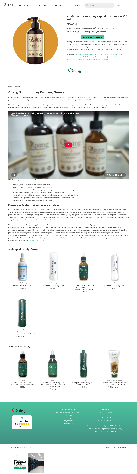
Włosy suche (91, 60)
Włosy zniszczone (102, 60)
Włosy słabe (82, 60)
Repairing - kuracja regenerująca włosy (101, 57)
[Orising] (74, 71)
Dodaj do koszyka (92, 37)
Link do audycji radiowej (37, 241)
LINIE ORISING (24, 5)
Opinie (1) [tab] (17, 87)
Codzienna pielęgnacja (83, 54)
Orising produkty (81, 57)
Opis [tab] (10, 87)
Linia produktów (96, 54)
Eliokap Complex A (51, 220)
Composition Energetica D (27, 220)
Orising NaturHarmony (110, 54)
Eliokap (77, 5)
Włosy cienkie (72, 60)
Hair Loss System (61, 5)
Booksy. (102, 235)
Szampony (119, 57)
